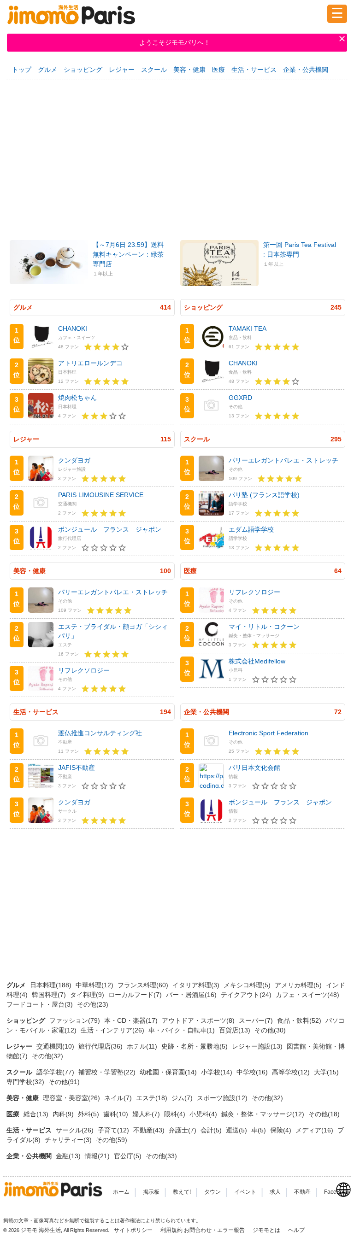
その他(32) (47, 1056)
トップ (21, 69)
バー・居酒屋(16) (192, 994)
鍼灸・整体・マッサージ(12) (263, 1114)
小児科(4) (204, 1114)
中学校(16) (253, 1072)
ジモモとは (267, 1230)
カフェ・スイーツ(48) (307, 994)
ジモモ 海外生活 (41, 1230)
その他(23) (92, 1004)
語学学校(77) (56, 1072)
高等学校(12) (292, 1072)
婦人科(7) (147, 1114)
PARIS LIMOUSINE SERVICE (100, 494)
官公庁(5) (128, 1156)
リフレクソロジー (84, 670)
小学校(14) (217, 1072)
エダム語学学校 (251, 529)
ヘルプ (296, 1230)
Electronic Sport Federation (268, 733)
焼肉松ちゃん (77, 397)
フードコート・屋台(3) (40, 1004)
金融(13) (69, 1156)
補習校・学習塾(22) (107, 1072)
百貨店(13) (235, 1030)
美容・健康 (189, 69)
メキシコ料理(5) (248, 985)
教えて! (182, 1192)
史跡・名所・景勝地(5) (195, 1046)
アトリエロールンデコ (90, 363)
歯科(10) (116, 1114)
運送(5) (237, 1130)
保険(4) (281, 1130)
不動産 (302, 1192)
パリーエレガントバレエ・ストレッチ (283, 460)
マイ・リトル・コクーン (264, 626)
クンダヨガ (74, 460)
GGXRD (240, 397)
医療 (218, 69)
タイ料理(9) (88, 994)
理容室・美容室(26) (72, 1098)
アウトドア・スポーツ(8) (199, 1020)
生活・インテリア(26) (113, 1030)
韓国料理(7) (50, 994)
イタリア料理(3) (196, 985)
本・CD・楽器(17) (131, 1020)
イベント (245, 1192)
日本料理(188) (51, 985)
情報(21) (98, 1156)
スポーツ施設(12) (223, 1098)
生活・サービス (254, 69)
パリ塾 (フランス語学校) (264, 494)
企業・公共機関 (305, 69)
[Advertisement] (177, 155)
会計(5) (212, 1130)
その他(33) (161, 1156)
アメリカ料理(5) (299, 985)
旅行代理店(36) (101, 1046)
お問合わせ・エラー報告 (215, 1230)
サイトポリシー (134, 1230)
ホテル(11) (143, 1046)
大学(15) (326, 1072)
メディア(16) (315, 1130)
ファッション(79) (75, 1020)
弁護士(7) (183, 1130)
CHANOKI (72, 328)
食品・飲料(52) (300, 1020)
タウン (212, 1192)
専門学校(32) (26, 1081)
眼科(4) (175, 1114)
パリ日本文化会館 (254, 767)
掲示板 (151, 1192)
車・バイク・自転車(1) (182, 1030)
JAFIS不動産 (76, 767)
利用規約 (171, 1230)
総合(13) (37, 1114)
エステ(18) (152, 1098)
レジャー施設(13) (258, 1046)
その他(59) (111, 1139)
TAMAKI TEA (247, 328)
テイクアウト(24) (247, 994)
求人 (275, 1192)
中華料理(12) (95, 985)
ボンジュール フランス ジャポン (109, 529)
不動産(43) (149, 1130)
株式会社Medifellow (257, 661)
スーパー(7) (257, 1020)
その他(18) (324, 1114)
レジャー (122, 69)
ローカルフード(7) (136, 994)
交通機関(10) (56, 1046)
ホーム (121, 1192)
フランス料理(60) (144, 985)
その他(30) (270, 1030)
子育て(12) (114, 1130)
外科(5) (89, 1114)
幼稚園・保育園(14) (169, 1072)
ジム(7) (183, 1098)
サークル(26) (75, 1130)
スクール (154, 69)
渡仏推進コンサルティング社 (100, 733)
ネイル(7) (119, 1098)
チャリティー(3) (69, 1139)
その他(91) (64, 1081)
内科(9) (64, 1114)
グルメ (47, 69)
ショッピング (83, 69)
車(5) (259, 1130)
